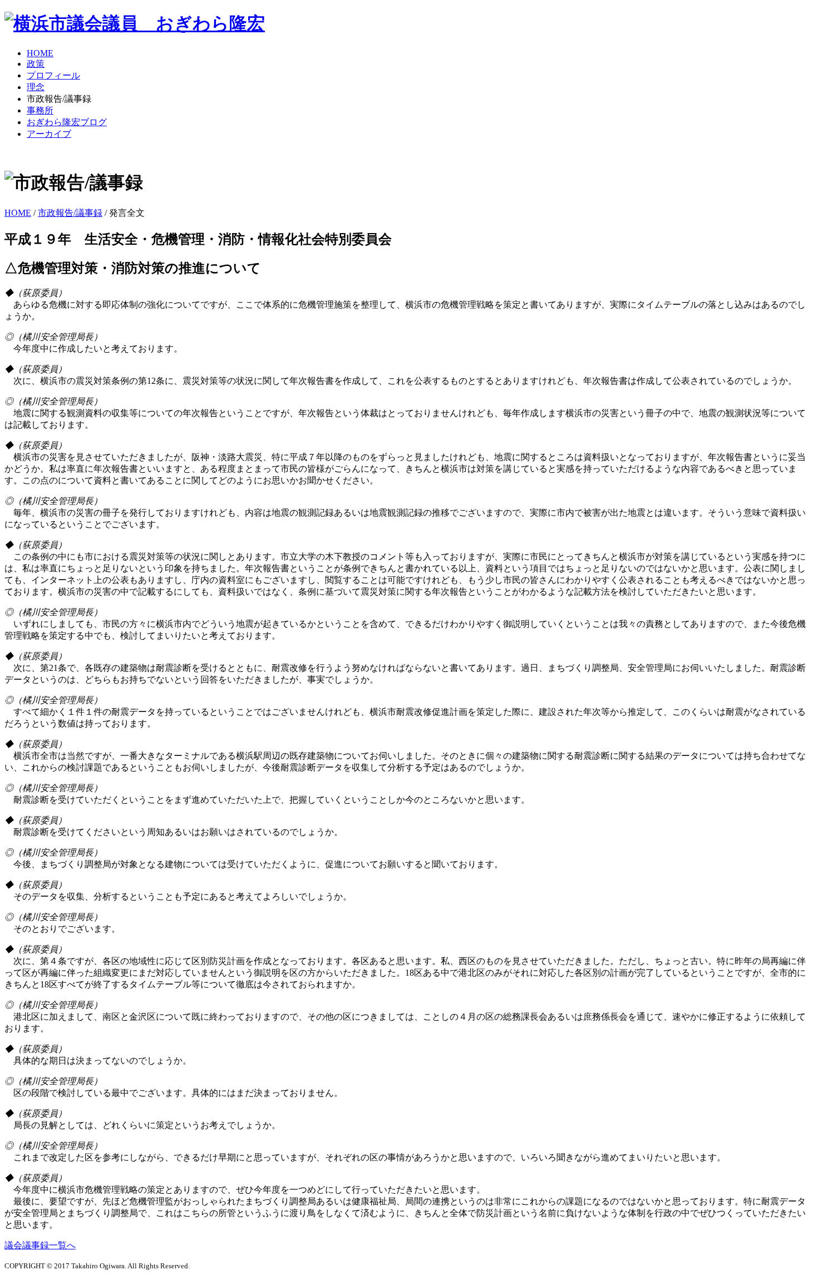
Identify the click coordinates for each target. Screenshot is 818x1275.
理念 (36, 87)
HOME (40, 53)
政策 (36, 63)
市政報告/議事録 (70, 213)
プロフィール (53, 75)
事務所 (40, 110)
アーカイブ (49, 134)
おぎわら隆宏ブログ (67, 122)
